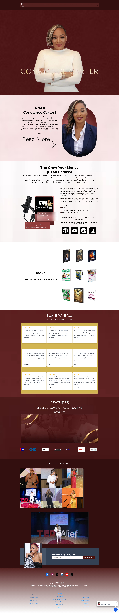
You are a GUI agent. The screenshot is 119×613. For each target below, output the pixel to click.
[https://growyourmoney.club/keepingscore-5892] (66, 276)
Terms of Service (85, 600)
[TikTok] (71, 574)
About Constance (33, 597)
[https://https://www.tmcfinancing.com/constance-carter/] (96, 449)
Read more (26, 337)
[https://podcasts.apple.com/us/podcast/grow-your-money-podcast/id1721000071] (65, 230)
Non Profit (33, 606)
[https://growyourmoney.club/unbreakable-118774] (79, 295)
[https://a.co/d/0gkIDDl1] (91, 295)
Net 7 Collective (59, 602)
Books (59, 607)
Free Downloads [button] (90, 5)
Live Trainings (59, 596)
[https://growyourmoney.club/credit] (91, 276)
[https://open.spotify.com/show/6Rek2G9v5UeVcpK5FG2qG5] (83, 230)
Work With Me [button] (61, 5)
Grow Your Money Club (59, 599)
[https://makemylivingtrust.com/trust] (66, 256)
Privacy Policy (85, 597)
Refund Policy (85, 606)
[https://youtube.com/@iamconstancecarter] (39, 212)
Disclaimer (85, 603)
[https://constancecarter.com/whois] (40, 142)
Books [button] (77, 5)
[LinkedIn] (62, 574)
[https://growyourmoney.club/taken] (79, 256)
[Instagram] (52, 574)
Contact (86, 595)
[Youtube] (66, 574)
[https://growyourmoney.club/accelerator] (66, 296)
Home (33, 595)
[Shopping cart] (97, 5)
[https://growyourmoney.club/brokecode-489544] (79, 276)
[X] (57, 574)
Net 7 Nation (59, 604)
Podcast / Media (33, 603)
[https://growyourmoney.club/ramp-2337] (91, 256)
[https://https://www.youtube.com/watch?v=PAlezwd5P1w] (72, 449)
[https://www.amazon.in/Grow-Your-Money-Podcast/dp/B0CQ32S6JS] (92, 230)
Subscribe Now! (88, 557)
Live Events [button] (70, 5)
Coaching (59, 593)
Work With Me (33, 600)
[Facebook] (47, 574)
